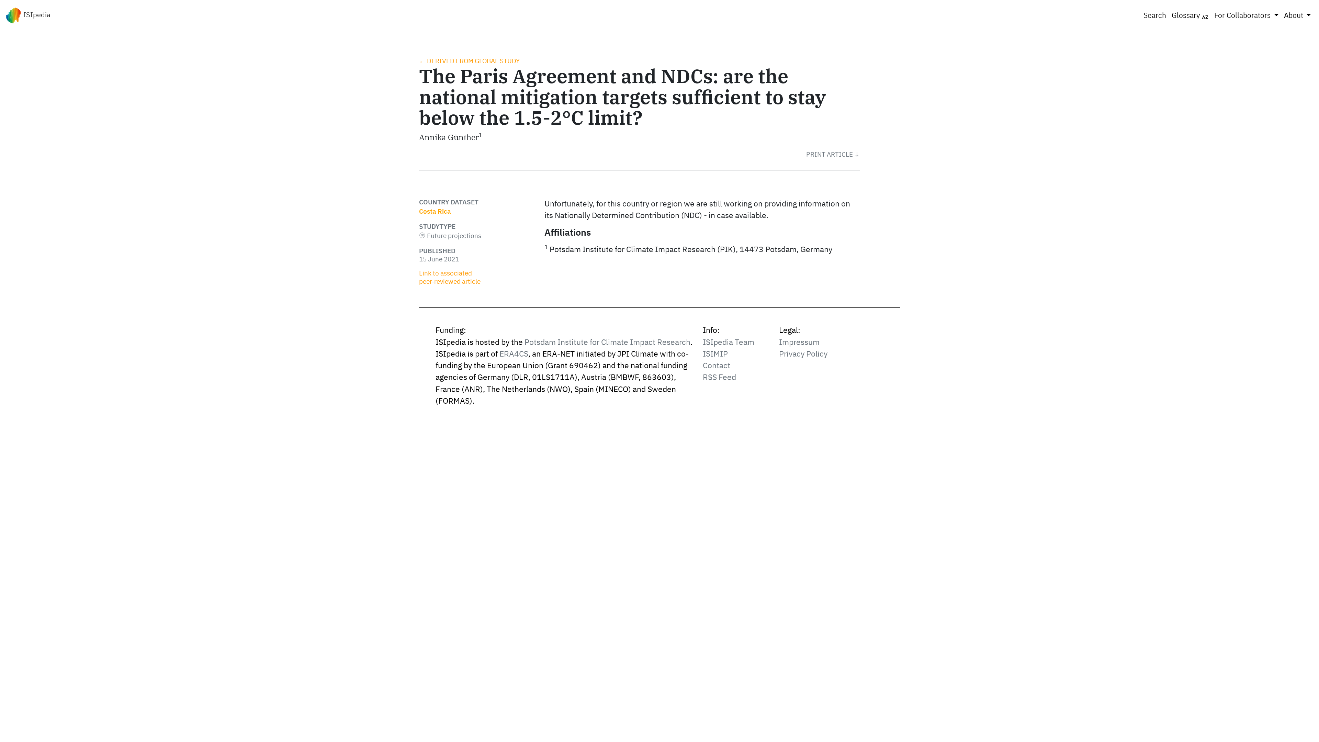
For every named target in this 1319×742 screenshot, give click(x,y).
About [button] (1294, 15)
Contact (716, 365)
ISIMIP (715, 354)
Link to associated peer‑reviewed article (450, 277)
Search (1154, 15)
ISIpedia (36, 14)
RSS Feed (719, 377)
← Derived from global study (469, 61)
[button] (833, 154)
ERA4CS (513, 354)
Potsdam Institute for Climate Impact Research (607, 342)
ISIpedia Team (728, 342)
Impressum (799, 342)
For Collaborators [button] (1243, 15)
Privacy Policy (803, 354)
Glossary (1187, 15)
